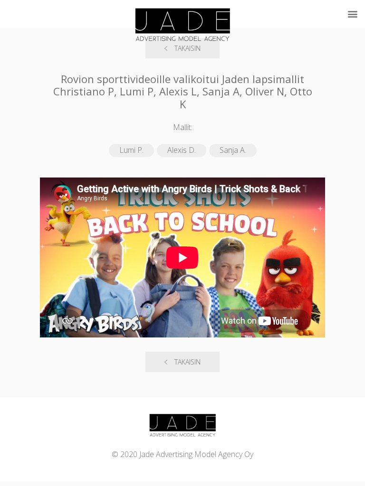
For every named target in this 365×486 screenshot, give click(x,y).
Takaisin (187, 361)
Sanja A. (233, 150)
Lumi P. (131, 150)
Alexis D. (181, 150)
